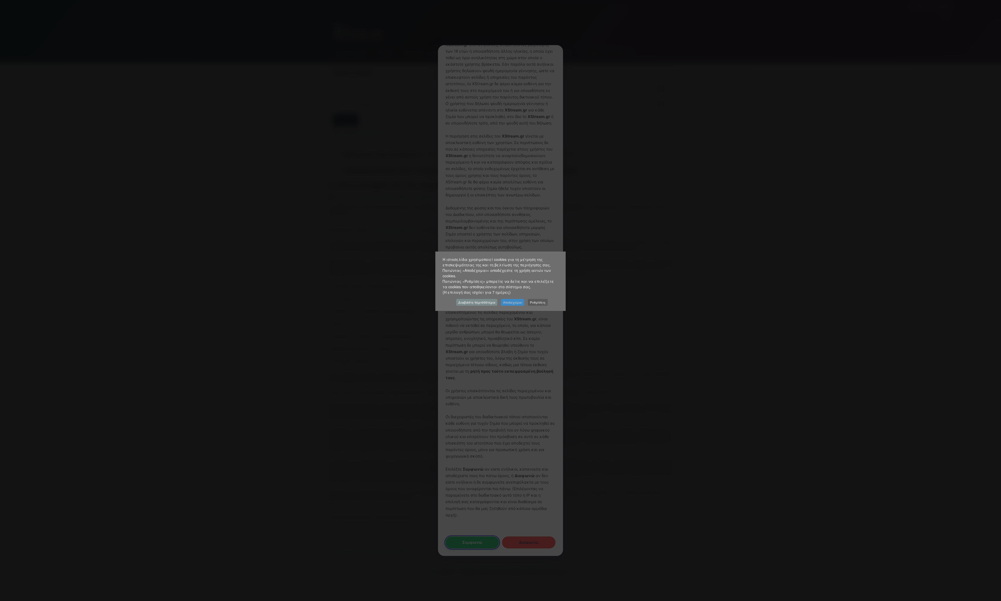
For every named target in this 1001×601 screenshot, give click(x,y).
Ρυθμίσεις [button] (538, 302)
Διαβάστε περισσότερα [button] (476, 302)
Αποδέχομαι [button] (512, 302)
